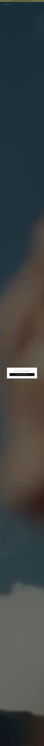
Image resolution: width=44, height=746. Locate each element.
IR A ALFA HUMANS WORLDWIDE (22, 374)
